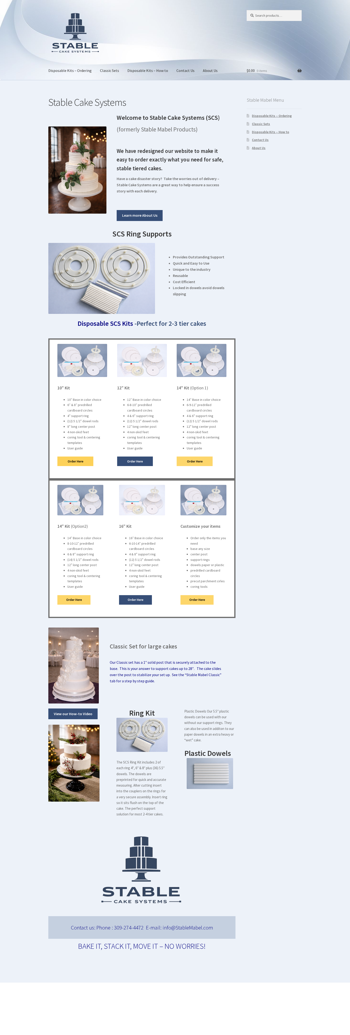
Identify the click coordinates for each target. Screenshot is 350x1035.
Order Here (75, 461)
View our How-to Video (73, 713)
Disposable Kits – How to (147, 70)
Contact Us (185, 70)
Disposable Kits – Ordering (70, 70)
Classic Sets (109, 70)
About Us (210, 70)
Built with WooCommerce (69, 1007)
